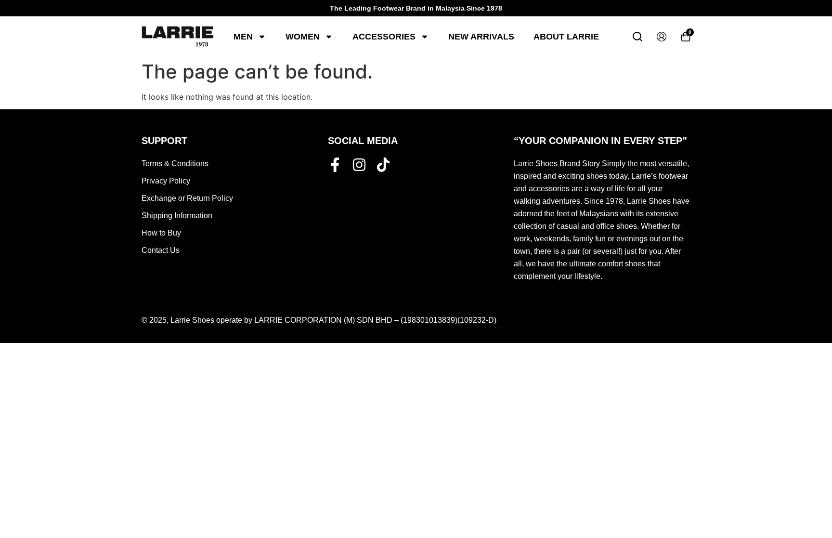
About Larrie (566, 36)
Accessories (384, 36)
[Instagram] (359, 164)
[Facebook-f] (335, 164)
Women (303, 36)
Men (243, 36)
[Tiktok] (383, 164)
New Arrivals (481, 36)
